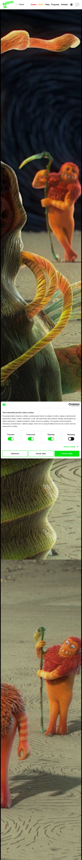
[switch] (31, 439)
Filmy (47, 4)
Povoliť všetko (67, 453)
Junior (40, 4)
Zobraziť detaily (69, 447)
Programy (55, 4)
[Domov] (8, 4)
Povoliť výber (41, 453)
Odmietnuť (15, 453)
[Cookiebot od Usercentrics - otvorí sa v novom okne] (70, 404)
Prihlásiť (64, 4)
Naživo (34, 4)
